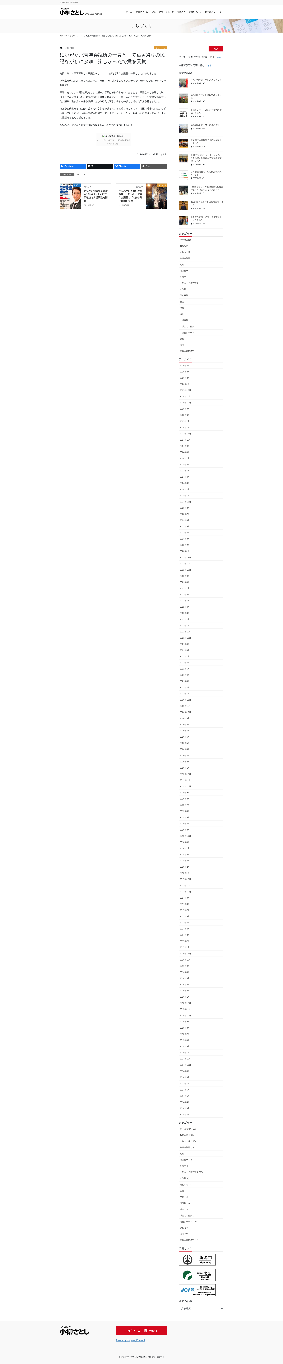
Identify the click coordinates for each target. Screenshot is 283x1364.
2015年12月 (185, 1003)
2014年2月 (185, 1114)
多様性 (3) (184, 1166)
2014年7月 (185, 1083)
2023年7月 (185, 514)
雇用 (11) (184, 1234)
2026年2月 (185, 378)
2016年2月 (185, 990)
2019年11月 (185, 780)
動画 (182, 264)
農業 (182, 339)
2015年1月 (185, 1052)
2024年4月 (185, 477)
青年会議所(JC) (187, 351)
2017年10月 (185, 892)
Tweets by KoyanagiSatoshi (130, 1340)
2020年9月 (185, 718)
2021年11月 (185, 632)
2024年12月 (185, 433)
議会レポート (188, 332)
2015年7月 (185, 1034)
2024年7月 (185, 458)
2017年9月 (185, 898)
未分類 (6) (184, 1178)
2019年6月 (185, 811)
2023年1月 (185, 551)
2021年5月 (185, 669)
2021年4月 (185, 675)
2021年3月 (185, 681)
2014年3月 (185, 1108)
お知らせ (184, 246)
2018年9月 (185, 842)
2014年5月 (185, 1096)
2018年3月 (185, 860)
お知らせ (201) (187, 1135)
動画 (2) (183, 1153)
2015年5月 (185, 1046)
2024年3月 (185, 483)
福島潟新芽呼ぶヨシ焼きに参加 (205, 125)
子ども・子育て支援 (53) (191, 1172)
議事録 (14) (185, 1203)
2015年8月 (185, 1028)
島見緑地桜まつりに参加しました (206, 79)
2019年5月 (185, 817)
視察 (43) (184, 1197)
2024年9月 (185, 446)
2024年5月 (185, 471)
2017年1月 (185, 947)
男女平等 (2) (185, 1184)
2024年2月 (185, 489)
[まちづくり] (156, 194)
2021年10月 (185, 638)
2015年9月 (185, 1022)
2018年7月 (185, 848)
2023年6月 (185, 520)
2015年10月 (185, 1015)
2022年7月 (185, 588)
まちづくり (160, 47)
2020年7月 (185, 730)
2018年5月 (185, 854)
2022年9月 (185, 576)
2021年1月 (185, 693)
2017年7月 (185, 910)
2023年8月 (185, 508)
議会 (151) (185, 1209)
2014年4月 (185, 1102)
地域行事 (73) (186, 1160)
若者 (182, 301)
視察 (182, 308)
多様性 (183, 277)
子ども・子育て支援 (189, 283)
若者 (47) (184, 1191)
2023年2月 (185, 545)
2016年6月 (185, 972)
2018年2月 (185, 867)
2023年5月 (185, 526)
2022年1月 (185, 625)
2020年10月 (185, 712)
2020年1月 (185, 768)
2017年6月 (185, 916)
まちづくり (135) (188, 1141)
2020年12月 (185, 700)
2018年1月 (185, 873)
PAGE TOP (274, 1320)
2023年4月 (185, 532)
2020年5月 (185, 743)
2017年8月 (185, 904)
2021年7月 (185, 656)
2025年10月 (185, 402)
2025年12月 (185, 390)
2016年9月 (185, 966)
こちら (217, 57)
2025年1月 (185, 427)
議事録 (185, 320)
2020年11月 (185, 706)
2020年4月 (185, 749)
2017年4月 (185, 929)
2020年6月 (185, 737)
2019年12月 (185, 774)
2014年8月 (185, 1077)
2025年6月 (185, 415)
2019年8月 (185, 799)
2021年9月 (185, 644)
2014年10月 (185, 1065)
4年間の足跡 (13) (188, 1129)
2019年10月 (185, 786)
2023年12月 (185, 502)
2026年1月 (185, 384)
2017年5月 (185, 922)
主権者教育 (185, 258)
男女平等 (184, 295)
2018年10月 (185, 836)
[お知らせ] (70, 194)
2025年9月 (185, 409)
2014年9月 (185, 1071)
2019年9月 (185, 792)
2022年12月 (185, 557)
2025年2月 (185, 421)
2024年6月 (185, 464)
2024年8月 (185, 452)
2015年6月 (185, 1040)
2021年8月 (185, 650)
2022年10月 (185, 570)
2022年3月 (185, 613)
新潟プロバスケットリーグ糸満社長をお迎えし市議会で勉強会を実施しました (206, 158)
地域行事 (184, 271)
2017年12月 (185, 879)
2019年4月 (185, 823)
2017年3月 (185, 935)
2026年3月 (185, 372)
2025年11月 (185, 396)
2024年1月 (185, 495)
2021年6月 (185, 662)
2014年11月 (185, 1059)
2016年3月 (185, 984)
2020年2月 (185, 762)
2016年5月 (185, 978)
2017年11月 (185, 885)
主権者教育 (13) (187, 1147)
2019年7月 (185, 805)
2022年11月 (185, 563)
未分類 (183, 289)
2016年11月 (185, 960)
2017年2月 (185, 941)
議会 (182, 314)
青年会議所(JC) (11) (189, 1240)
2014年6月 (185, 1090)
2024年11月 (185, 440)
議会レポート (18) (188, 1221)
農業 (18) (184, 1228)
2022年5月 (185, 601)
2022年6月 (185, 594)
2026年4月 (185, 365)
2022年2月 (185, 619)
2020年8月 (185, 724)
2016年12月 (185, 953)
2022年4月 (185, 607)
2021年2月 (185, 687)
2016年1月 (185, 997)
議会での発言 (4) (187, 1215)
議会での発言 (188, 326)
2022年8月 (185, 582)
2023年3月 (185, 539)
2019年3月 (185, 830)
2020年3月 (185, 755)
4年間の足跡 (185, 240)
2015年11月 (185, 1009)
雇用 (182, 345)
